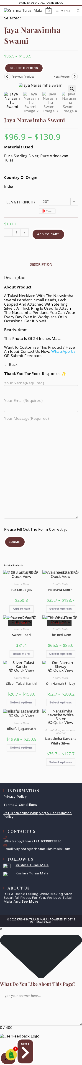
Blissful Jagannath (21, 728)
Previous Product (23, 76)
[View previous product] (7, 76)
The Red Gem (60, 635)
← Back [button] (11, 364)
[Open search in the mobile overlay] (75, 11)
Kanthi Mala (21, 584)
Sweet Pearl (21, 635)
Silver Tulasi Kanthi (21, 683)
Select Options (24, 68)
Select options (60, 608)
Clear (49, 211)
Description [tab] (41, 264)
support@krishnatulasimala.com (42, 849)
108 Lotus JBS (21, 590)
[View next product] (75, 76)
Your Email (23, 400)
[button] (72, 88)
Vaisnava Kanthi (61, 590)
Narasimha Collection (65, 731)
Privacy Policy (15, 797)
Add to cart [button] (21, 608)
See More (30, 901)
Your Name (24, 382)
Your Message (26, 418)
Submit (15, 542)
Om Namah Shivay (60, 683)
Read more (21, 653)
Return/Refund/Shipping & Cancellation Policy (37, 815)
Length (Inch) (20, 202)
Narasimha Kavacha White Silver (60, 740)
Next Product (62, 76)
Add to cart (48, 234)
